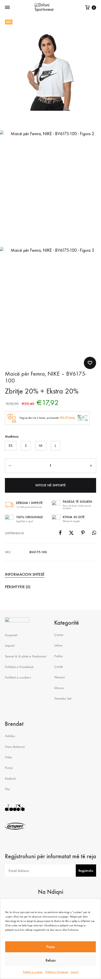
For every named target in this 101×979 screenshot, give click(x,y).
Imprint (74, 972)
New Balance (15, 746)
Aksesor (59, 677)
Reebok (10, 778)
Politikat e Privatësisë (56, 972)
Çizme (58, 635)
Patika (58, 656)
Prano (50, 947)
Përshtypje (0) (17, 587)
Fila (7, 789)
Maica (59, 688)
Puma (9, 767)
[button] (10, 445)
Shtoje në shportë (50, 485)
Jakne (58, 645)
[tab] (50, 574)
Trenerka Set (62, 698)
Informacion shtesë (24, 574)
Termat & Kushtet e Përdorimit (25, 656)
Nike (8, 757)
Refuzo (51, 960)
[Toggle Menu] (7, 7)
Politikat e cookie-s (33, 972)
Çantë (58, 666)
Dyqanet (11, 635)
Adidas (10, 736)
